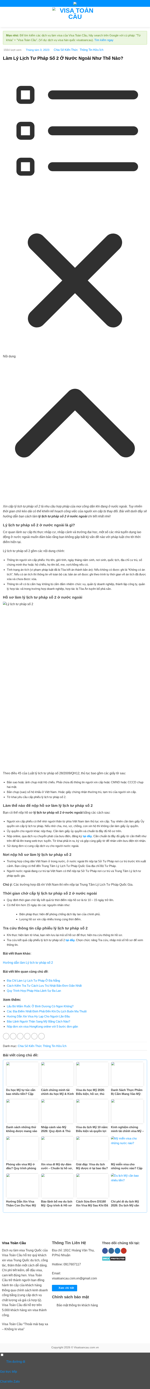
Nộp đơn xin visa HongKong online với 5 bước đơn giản (42, 1026)
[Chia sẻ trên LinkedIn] (41, 1036)
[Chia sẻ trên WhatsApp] (6, 1036)
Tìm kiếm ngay (103, 40)
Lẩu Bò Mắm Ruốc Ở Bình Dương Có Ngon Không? (40, 1006)
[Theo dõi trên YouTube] (124, 1251)
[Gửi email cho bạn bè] (27, 1036)
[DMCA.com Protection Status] (114, 1258)
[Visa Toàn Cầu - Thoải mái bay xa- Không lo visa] (75, 17)
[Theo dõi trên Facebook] (105, 1251)
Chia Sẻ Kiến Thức (66, 49)
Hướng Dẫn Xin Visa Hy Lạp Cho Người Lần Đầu (38, 1016)
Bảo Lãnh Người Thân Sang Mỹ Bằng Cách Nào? (38, 1021)
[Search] (145, 17)
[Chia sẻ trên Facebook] (13, 1036)
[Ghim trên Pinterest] (34, 1036)
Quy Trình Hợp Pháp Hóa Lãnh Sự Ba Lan (34, 990)
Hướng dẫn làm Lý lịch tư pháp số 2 (28, 962)
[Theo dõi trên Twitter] (117, 1251)
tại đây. (70, 940)
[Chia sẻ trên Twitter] (20, 1036)
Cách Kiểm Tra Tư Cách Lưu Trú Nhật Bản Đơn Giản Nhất (44, 985)
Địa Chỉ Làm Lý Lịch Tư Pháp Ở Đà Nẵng (33, 980)
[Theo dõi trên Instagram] (111, 1251)
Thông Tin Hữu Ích (91, 49)
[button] (5, 17)
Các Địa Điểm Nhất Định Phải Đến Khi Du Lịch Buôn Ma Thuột (47, 1011)
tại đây (87, 836)
